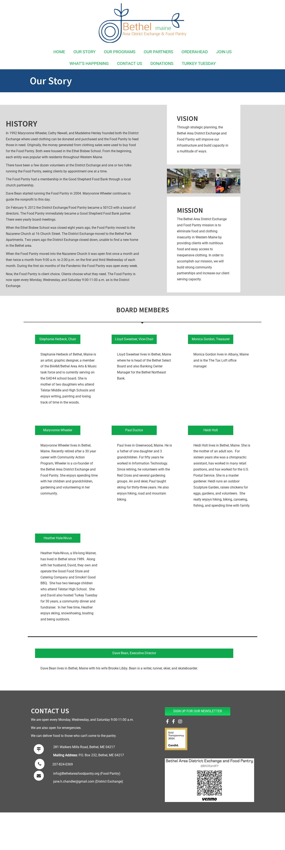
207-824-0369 (62, 764)
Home (59, 51)
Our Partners (158, 51)
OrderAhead (195, 51)
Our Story (84, 51)
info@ (57, 773)
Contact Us (129, 63)
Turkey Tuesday (199, 63)
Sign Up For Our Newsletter (197, 711)
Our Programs (119, 51)
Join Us (224, 51)
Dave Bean (120, 653)
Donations (161, 63)
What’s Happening (89, 63)
